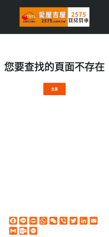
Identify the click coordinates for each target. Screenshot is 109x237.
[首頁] (54, 16)
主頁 (54, 89)
